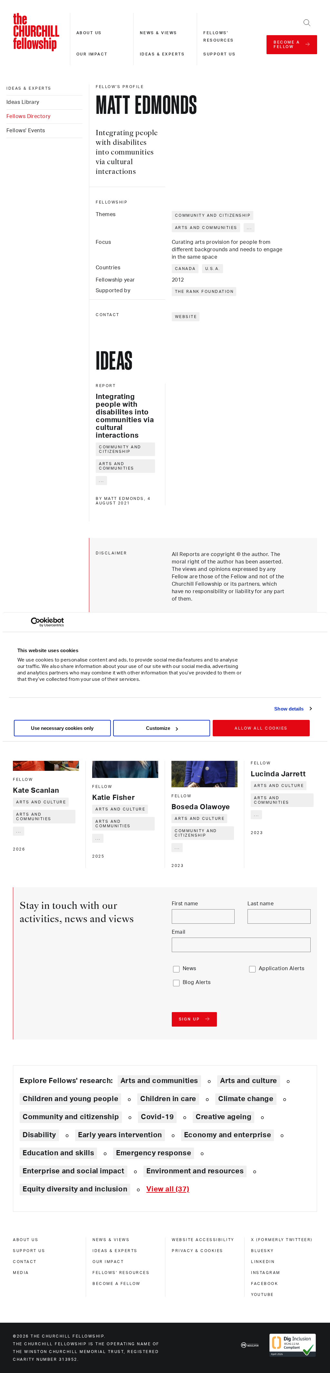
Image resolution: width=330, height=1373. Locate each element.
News (189, 968)
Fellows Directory (28, 116)
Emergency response (153, 1153)
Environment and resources (195, 1171)
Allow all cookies (261, 728)
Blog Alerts (197, 982)
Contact (25, 1262)
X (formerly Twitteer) (282, 1240)
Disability (39, 1135)
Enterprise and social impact (73, 1171)
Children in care (168, 1098)
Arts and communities (206, 228)
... (249, 228)
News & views (158, 33)
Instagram (265, 1273)
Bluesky (262, 1251)
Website (186, 317)
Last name (261, 903)
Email (179, 932)
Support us (219, 54)
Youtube (262, 1295)
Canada (185, 269)
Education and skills (58, 1153)
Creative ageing (223, 1116)
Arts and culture (41, 802)
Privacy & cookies (197, 1251)
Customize (158, 728)
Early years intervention (120, 1135)
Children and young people (70, 1098)
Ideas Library (22, 102)
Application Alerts (282, 968)
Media (21, 1273)
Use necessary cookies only (62, 728)
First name (185, 903)
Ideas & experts (162, 54)
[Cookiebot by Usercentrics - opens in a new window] (35, 622)
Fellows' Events (25, 130)
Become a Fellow (116, 1284)
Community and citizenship (213, 215)
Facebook (264, 1284)
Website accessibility (203, 1240)
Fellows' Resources (121, 1273)
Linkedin (263, 1262)
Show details (289, 708)
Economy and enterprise (227, 1135)
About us (89, 33)
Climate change (246, 1098)
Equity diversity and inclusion (75, 1189)
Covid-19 (157, 1116)
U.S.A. (212, 269)
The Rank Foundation (204, 292)
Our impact (92, 54)
